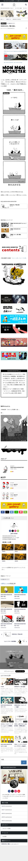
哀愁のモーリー (12, 23)
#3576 (3, 813)
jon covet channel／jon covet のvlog (13, 62)
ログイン (17, 567)
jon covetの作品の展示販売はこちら (13, 42)
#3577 (3, 809)
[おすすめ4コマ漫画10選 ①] (21, 13)
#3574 (3, 820)
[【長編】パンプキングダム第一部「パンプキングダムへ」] (7, 13)
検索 (2, 759)
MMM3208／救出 (5, 844)
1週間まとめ (3, 23)
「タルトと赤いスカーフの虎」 (19, 258)
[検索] (24, 762)
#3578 (3, 806)
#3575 (3, 817)
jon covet (14, 533)
